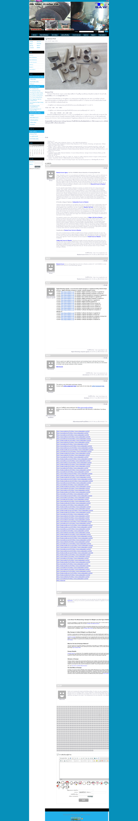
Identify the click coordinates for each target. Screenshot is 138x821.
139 (90, 710)
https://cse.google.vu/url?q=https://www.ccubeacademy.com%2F (73, 558)
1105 (101, 744)
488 (70, 723)
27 (105, 706)
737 (87, 731)
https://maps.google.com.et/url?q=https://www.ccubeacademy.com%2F (74, 536)
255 (83, 715)
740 (92, 731)
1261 (57, 750)
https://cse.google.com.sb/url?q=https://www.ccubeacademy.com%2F (74, 483)
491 (76, 723)
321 (94, 717)
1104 (100, 744)
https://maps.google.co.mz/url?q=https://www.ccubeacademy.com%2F (74, 462)
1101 (94, 744)
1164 (100, 746)
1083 (61, 744)
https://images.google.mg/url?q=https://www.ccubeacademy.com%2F (74, 440)
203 (98, 713)
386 (103, 719)
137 (87, 710)
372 (77, 719)
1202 (59, 748)
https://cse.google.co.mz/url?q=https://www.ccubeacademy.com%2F (73, 460)
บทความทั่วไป (33, 131)
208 (107, 713)
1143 (61, 746)
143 (98, 710)
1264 (63, 750)
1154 (81, 746)
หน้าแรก (31, 55)
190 (74, 713)
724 (63, 731)
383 (98, 719)
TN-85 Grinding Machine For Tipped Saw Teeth (35, 109)
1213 (79, 748)
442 (96, 721)
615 (83, 727)
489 (72, 723)
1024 (63, 742)
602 (59, 727)
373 (79, 719)
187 (68, 713)
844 (63, 735)
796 (85, 733)
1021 (57, 742)
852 (77, 735)
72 (77, 708)
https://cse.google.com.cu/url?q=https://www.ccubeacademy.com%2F (74, 543)
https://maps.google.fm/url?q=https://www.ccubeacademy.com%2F (73, 532)
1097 (87, 744)
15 (83, 706)
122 (59, 710)
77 (86, 708)
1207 (68, 748)
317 (87, 717)
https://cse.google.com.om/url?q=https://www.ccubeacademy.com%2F (74, 451)
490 (74, 723)
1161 (94, 746)
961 (57, 740)
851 (76, 735)
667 (68, 729)
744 (99, 731)
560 (92, 725)
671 (76, 729)
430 (74, 721)
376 (85, 719)
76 (85, 708)
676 (85, 729)
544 (63, 725)
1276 (85, 750)
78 (88, 708)
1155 (83, 746)
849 (72, 735)
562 (96, 725)
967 (68, 740)
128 (70, 710)
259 (90, 715)
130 (74, 710)
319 (90, 717)
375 (83, 719)
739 (90, 731)
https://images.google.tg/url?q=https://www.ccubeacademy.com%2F (73, 565)
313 (79, 717)
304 (63, 717)
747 (105, 731)
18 (88, 706)
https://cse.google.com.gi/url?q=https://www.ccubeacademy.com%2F (74, 438)
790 (74, 733)
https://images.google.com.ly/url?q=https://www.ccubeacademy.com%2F (75, 525)
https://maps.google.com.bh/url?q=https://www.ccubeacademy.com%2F (74, 473)
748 (107, 731)
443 (98, 721)
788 (70, 733)
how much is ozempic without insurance (79, 665)
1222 (96, 748)
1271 (76, 750)
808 (107, 733)
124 (63, 710)
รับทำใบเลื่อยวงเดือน (34, 138)
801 (94, 733)
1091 (76, 744)
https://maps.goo (61, 580)
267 (105, 715)
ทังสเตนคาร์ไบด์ (33, 134)
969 (72, 740)
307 (68, 717)
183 (61, 713)
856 (85, 735)
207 (105, 713)
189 (72, 713)
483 (61, 723)
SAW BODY (32, 124)
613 (79, 727)
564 (99, 725)
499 (90, 723)
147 (105, 710)
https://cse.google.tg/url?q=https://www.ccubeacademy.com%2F (73, 567)
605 (65, 727)
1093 (79, 744)
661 (57, 729)
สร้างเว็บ (35, 1)
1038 (89, 742)
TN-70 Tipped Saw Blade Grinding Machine (36, 103)
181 (57, 713)
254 (81, 715)
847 (68, 735)
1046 (103, 742)
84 (99, 708)
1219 (90, 748)
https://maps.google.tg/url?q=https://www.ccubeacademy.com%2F (73, 569)
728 (70, 731)
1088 (70, 744)
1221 (94, 748)
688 (107, 729)
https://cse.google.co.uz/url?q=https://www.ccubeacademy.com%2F (73, 529)
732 (77, 731)
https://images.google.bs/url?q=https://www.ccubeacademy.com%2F (73, 464)
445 (101, 721)
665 (65, 729)
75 (83, 708)
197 (87, 713)
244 (63, 715)
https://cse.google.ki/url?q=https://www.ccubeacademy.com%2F (72, 578)
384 (99, 719)
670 (74, 729)
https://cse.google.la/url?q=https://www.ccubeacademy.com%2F (72, 444)
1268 (70, 750)
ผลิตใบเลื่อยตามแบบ (34, 117)
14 (81, 706)
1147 (68, 746)
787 (68, 733)
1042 (96, 742)
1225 (101, 748)
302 (59, 717)
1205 (65, 748)
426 (66, 721)
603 (61, 727)
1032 (78, 742)
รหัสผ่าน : (31, 164)
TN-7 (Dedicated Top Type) (35, 90)
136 (85, 710)
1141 (57, 746)
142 (96, 710)
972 (77, 740)
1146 (66, 746)
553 (79, 725)
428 (70, 721)
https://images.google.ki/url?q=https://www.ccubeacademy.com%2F (73, 575)
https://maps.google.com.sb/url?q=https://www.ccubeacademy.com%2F (74, 479)
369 (72, 719)
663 (61, 729)
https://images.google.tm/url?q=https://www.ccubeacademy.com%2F (74, 470)
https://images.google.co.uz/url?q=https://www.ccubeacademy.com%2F (74, 527)
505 (101, 723)
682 (96, 729)
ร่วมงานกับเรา (32, 69)
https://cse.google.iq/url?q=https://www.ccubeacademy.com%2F (72, 433)
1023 (61, 742)
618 (88, 727)
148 (107, 710)
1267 (68, 750)
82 (96, 708)
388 (107, 719)
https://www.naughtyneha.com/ (100, 252)
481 (57, 723)
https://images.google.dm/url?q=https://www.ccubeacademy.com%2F (74, 477)
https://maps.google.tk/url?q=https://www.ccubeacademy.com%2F (73, 455)
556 (85, 725)
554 (81, 725)
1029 (72, 742)
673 (79, 729)
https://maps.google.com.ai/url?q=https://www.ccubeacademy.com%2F (74, 551)
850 (74, 735)
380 (92, 719)
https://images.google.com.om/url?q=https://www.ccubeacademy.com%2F (75, 449)
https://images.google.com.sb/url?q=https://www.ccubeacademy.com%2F (75, 481)
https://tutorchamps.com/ (101, 396)
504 (99, 723)
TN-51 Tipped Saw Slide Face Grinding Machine (35, 100)
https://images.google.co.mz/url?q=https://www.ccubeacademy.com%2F (74, 459)
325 (101, 717)
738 (88, 731)
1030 (74, 742)
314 (81, 717)
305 (65, 717)
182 (59, 713)
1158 (89, 746)
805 (101, 733)
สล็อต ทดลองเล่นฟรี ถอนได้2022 (85, 407)
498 (88, 723)
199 (90, 713)
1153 (79, 746)
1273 (79, 750)
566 (103, 725)
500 (92, 723)
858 (88, 735)
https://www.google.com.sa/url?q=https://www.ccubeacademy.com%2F (74, 446)
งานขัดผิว (32, 115)
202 (96, 713)
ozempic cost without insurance (93, 623)
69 (72, 708)
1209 (72, 748)
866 (103, 735)
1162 (96, 746)
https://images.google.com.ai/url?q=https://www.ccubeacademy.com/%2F (75, 553)
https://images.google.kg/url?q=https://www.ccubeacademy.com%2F (74, 486)
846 (66, 735)
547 (68, 725)
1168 (107, 746)
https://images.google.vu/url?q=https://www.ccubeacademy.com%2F (73, 554)
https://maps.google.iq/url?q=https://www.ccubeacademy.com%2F (73, 431)
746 (103, 731)
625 (101, 727)
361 (57, 719)
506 (103, 723)
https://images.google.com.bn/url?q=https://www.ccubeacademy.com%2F (75, 510)
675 (83, 729)
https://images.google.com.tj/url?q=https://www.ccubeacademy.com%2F (74, 573)
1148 (70, 746)
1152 (78, 746)
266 (103, 715)
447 (105, 721)
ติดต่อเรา (31, 67)
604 (63, 727)
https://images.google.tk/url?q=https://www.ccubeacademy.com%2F (73, 453)
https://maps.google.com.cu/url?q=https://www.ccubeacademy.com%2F (74, 547)
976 (85, 740)
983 (98, 740)
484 (63, 723)
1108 (107, 744)
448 (107, 721)
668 (70, 729)
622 (96, 727)
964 (63, 740)
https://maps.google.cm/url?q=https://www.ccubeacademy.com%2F (73, 436)
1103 (98, 744)
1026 (66, 742)
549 (72, 725)
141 (94, 710)
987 (105, 740)
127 (68, 710)
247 (68, 715)
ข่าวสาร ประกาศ (32, 62)
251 (76, 715)
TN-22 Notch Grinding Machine (36, 97)
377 (87, 719)
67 (68, 708)
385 (101, 719)
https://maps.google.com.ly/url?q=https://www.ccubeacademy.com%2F (74, 521)
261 (94, 715)
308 (70, 717)
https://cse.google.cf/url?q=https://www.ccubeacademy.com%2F (72, 564)
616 (85, 727)
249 (72, 715)
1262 (59, 750)
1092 (78, 744)
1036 (85, 742)
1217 (87, 748)
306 (66, 717)
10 (74, 706)
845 (65, 735)
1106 (103, 744)
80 (92, 708)
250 (74, 715)
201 (94, 713)
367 (68, 719)
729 (72, 731)
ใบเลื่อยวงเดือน (33, 122)
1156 (85, 746)
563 (98, 725)
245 (65, 715)
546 (66, 725)
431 (76, 721)
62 (59, 708)
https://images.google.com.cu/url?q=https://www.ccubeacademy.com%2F (75, 545)
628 (107, 727)
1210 (74, 748)
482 (59, 723)
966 (66, 740)
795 (83, 733)
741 (94, 731)
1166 (103, 746)
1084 (63, 744)
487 (68, 723)
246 (66, 715)
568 (107, 725)
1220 (92, 748)
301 (57, 717)
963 (61, 740)
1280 (92, 750)
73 (79, 708)
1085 (65, 744)
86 (103, 708)
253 (79, 715)
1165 (101, 746)
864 (99, 735)
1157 (87, 746)
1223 (98, 748)
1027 (68, 742)
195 (83, 713)
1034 (81, 742)
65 (64, 708)
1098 (89, 744)
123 (61, 710)
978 (88, 740)
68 (70, 708)
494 (81, 723)
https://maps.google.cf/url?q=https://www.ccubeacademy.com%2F (73, 560)
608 (70, 727)
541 (57, 725)
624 (99, 727)
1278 (89, 750)
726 (66, 731)
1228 (107, 748)
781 (57, 733)
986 (103, 740)
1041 (94, 742)
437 (87, 721)
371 (76, 719)
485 (65, 723)
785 (65, 733)
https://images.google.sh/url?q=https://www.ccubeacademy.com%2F (73, 512)
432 (77, 721)
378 (88, 719)
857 (87, 735)
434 (81, 721)
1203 (61, 748)
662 (59, 729)
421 (57, 721)
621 (94, 727)
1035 (83, 742)
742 (96, 731)
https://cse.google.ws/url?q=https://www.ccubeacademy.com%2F (73, 505)
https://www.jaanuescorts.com (100, 373)
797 (87, 733)
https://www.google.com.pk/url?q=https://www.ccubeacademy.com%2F (74, 495)
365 (65, 719)
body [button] (61, 779)
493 (79, 723)
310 (74, 717)
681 (94, 729)
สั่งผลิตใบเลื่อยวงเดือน (35, 112)
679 (90, 729)
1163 (98, 746)
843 (61, 735)
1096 (85, 744)
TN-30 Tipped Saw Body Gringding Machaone (35, 106)
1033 (79, 742)
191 (76, 713)
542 (59, 725)
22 (96, 706)
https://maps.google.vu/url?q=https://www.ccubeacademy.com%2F (73, 556)
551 (76, 725)
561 (94, 725)
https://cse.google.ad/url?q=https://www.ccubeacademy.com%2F (73, 499)
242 (59, 715)
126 (66, 710)
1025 (65, 742)
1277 (87, 750)
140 (92, 710)
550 (74, 725)
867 (105, 735)
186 (66, 713)
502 (96, 723)
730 (74, 731)
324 (99, 717)
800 (92, 733)
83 (97, 708)
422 (59, 721)
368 (70, 719)
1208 (70, 748)
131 (76, 710)
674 (81, 729)
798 (88, 733)
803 (98, 733)
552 (77, 725)
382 (96, 719)
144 (99, 710)
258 (88, 715)
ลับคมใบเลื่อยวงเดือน (34, 81)
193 (79, 713)
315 (83, 717)
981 (94, 740)
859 (90, 735)
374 (81, 719)
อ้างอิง (105, 168)
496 (85, 723)
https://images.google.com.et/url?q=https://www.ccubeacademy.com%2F (75, 538)
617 (87, 727)
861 (94, 735)
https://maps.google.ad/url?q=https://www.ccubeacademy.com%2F (73, 501)
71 (75, 708)
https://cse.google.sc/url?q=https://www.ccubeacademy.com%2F (72, 494)
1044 (100, 742)
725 (65, 731)
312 (77, 717)
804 (99, 733)
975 (83, 740)
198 (88, 713)
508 (107, 723)
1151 (76, 746)
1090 (74, 744)
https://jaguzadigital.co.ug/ (101, 350)
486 (66, 723)
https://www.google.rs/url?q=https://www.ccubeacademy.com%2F (73, 497)
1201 (57, 748)
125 (65, 710)
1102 (96, 744)
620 (92, 727)
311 (76, 717)
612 (77, 727)
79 (90, 708)
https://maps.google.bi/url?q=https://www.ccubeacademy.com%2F (73, 518)
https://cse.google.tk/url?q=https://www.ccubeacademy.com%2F (72, 457)
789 (72, 733)
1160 (92, 746)
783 (61, 733)
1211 (76, 748)
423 (61, 721)
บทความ (31, 64)
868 (107, 735)
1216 (85, 748)
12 (77, 706)
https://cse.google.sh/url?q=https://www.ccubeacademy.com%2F (73, 514)
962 (59, 740)
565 (101, 725)
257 (87, 715)
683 (98, 729)
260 (92, 715)
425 (65, 721)
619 (90, 727)
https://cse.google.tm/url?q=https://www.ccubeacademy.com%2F (73, 471)
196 (85, 713)
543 (61, 725)
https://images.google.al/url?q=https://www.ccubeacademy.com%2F (73, 466)
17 (86, 706)
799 (90, 733)
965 (65, 740)
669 (72, 729)
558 (88, 725)
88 (107, 708)
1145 (65, 746)
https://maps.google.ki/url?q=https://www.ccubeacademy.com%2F (73, 577)
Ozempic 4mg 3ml (71, 653)
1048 (107, 742)
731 (76, 731)
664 (63, 729)
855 (83, 735)
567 (105, 725)
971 (76, 740)
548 (70, 725)
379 (90, 719)
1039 (90, 742)
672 (77, 729)
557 (87, 725)
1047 (105, 742)
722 (59, 731)
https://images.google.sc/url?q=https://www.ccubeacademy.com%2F (73, 492)
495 (83, 723)
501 (94, 723)
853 (79, 735)
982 (96, 740)
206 (103, 713)
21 (94, 706)
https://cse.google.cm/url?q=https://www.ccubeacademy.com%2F (73, 435)
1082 (59, 744)
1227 (105, 748)
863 (98, 735)
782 (59, 733)
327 (105, 717)
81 (94, 708)
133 (79, 710)
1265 (65, 750)
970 (74, 740)
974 (81, 740)
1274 (81, 750)
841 (57, 735)
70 (74, 708)
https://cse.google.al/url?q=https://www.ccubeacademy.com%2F (72, 468)
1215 (83, 748)
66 (66, 708)
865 (101, 735)
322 (96, 717)
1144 (63, 746)
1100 (92, 744)
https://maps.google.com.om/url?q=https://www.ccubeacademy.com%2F (75, 448)
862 (96, 735)
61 (57, 708)
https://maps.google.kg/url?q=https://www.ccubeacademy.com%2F (73, 488)
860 (92, 735)
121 (57, 710)
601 (57, 727)
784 (63, 733)
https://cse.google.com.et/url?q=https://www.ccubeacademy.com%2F (74, 540)
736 (85, 731)
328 (107, 717)
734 (81, 731)
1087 (68, 744)
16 (85, 706)
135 (83, 710)
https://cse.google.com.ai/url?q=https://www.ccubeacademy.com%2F (74, 549)
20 (92, 706)
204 (99, 713)
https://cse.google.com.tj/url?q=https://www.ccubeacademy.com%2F (74, 571)
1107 (105, 744)
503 (98, 723)
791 (76, 733)
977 (87, 740)
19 (90, 706)
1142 (59, 746)
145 (101, 710)
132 (77, 710)
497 (87, 723)
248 (70, 715)
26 (103, 706)
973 (79, 740)
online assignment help (69, 386)
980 (92, 740)
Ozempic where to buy (88, 628)
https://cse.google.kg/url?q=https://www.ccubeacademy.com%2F (73, 484)
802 (96, 733)
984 (99, 740)
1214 (81, 748)
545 (65, 725)
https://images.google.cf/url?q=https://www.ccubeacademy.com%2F (73, 562)
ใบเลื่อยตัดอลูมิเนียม (34, 120)
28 (107, 706)
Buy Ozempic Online (77, 647)
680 (92, 729)
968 (70, 740)
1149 (72, 746)
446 (103, 721)
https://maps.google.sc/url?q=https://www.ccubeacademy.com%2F (73, 490)
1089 (72, 744)
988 (107, 740)
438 (88, 721)
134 (81, 710)
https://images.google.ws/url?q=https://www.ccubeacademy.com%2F (74, 506)
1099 (90, 744)
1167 (105, 746)
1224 (100, 748)
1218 (89, 748)
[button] (63, 758)
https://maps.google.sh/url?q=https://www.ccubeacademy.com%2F (73, 516)
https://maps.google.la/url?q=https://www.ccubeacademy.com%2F (73, 442)
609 (72, 727)
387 (105, 719)
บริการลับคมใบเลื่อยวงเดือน (36, 77)
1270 (74, 750)
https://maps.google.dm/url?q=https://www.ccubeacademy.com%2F (73, 475)
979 (90, 740)
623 (98, 727)
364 (63, 719)
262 (96, 715)
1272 (78, 750)
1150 (74, 746)
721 (57, 731)
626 (103, 727)
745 (101, 731)
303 (61, 717)
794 (81, 733)
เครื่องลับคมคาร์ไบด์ (35, 86)
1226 (103, 748)
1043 (98, 742)
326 (103, 717)
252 (77, 715)
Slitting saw (32, 84)
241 (57, 715)
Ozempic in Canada (71, 636)
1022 (59, 742)
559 (90, 725)
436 (85, 721)
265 (101, 715)
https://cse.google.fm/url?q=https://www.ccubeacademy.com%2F (73, 530)
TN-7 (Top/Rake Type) (34, 88)
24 (99, 706)
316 (85, 717)
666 (66, 729)
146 (103, 710)
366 (66, 719)
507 (105, 723)
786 (66, 733)
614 (81, 727)
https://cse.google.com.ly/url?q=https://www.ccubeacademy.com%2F (74, 523)
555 (83, 725)
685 (101, 729)
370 (74, 719)
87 (105, 708)
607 (68, 727)
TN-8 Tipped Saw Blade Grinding (36, 92)
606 (66, 727)
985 (101, 740)
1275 (83, 750)
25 (101, 706)
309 (72, 717)
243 (61, 715)
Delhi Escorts (59, 366)
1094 (81, 744)
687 (105, 729)
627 (105, 727)
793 (79, 733)
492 (77, 723)
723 (61, 731)
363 (61, 719)
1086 (66, 744)
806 (103, 733)
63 (61, 708)
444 (99, 721)
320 (92, 717)
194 (81, 713)
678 (88, 729)
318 (88, 717)
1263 (61, 750)
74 (81, 708)
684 (99, 729)
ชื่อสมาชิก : (31, 161)
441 (94, 721)
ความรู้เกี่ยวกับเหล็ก (34, 136)
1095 (83, 744)
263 (98, 715)
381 (94, 719)
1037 (87, 742)
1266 (66, 750)
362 (59, 719)
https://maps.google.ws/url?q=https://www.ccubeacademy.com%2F (73, 508)
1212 (78, 748)
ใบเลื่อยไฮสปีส (33, 79)
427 (68, 721)
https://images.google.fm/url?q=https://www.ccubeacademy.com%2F (74, 534)
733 (79, 731)
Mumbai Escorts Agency (62, 172)
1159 (90, 746)
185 (65, 713)
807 (105, 733)
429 (72, 721)
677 (87, 729)
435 (83, 721)
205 (101, 713)
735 (83, 731)
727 (68, 731)
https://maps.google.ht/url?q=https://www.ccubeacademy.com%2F (73, 542)
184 (63, 713)
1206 (66, 748)
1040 (92, 742)
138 (88, 710)
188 (70, 713)
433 (79, 721)
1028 (70, 742)
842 (59, 735)
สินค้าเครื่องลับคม (33, 57)
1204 (63, 748)
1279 (90, 750)
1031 (76, 742)
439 (90, 721)
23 (97, 706)
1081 (57, 744)
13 (79, 706)
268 (107, 715)
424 (63, 721)
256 (85, 715)
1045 (101, 742)
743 (98, 731)
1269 (72, 750)
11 (75, 706)
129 (72, 710)
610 (74, 727)
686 (103, 729)
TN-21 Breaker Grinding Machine (36, 95)
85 (101, 708)
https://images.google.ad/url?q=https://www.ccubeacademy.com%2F (74, 503)
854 (81, 735)
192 (77, 713)
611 (76, 727)
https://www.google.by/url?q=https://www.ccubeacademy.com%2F (73, 519)
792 (77, 733)
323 (98, 717)
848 (70, 735)
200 (92, 713)
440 (92, 721)
